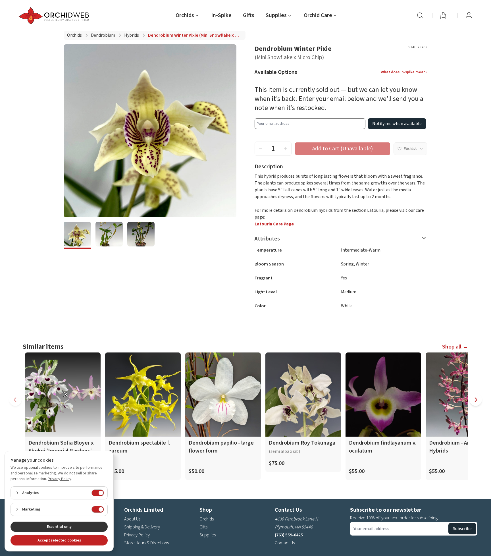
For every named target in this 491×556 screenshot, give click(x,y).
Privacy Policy (137, 535)
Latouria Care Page (274, 224)
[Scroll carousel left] (15, 399)
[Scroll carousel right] (475, 399)
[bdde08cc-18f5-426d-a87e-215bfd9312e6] (141, 235)
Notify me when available (397, 124)
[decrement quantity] (260, 148)
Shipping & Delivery (142, 527)
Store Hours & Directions (146, 543)
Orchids (74, 35)
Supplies (207, 535)
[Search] (420, 15)
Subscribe (462, 529)
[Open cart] (445, 15)
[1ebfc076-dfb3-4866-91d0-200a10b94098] (109, 235)
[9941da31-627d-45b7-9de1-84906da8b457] (77, 235)
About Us (132, 519)
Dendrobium (103, 35)
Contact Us (285, 543)
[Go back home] (54, 15)
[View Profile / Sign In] (469, 15)
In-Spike (221, 15)
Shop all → (455, 347)
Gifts (248, 15)
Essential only (59, 527)
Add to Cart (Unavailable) (342, 149)
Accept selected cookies (59, 540)
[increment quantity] (285, 148)
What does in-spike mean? (404, 72)
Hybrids (131, 35)
